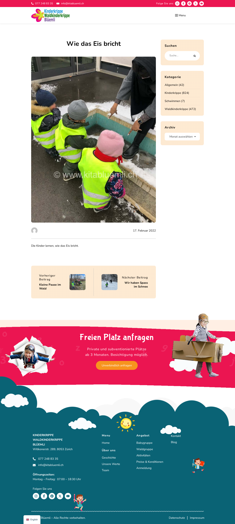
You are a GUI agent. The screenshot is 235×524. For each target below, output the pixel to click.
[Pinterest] (189, 3)
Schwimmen (172, 101)
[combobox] (182, 136)
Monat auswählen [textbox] (181, 136)
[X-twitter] (195, 3)
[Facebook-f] (183, 3)
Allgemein (171, 85)
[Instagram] (177, 3)
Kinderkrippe (173, 93)
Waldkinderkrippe (176, 109)
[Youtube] (201, 3)
